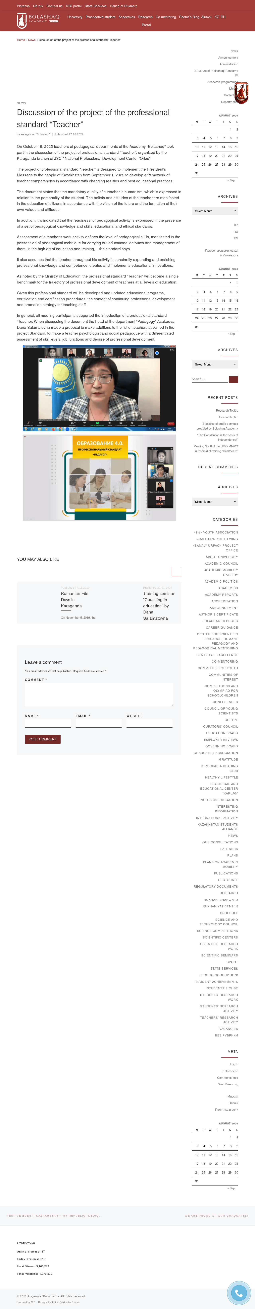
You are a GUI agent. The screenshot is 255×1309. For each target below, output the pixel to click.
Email (83, 716)
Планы (233, 1103)
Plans (232, 855)
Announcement (228, 57)
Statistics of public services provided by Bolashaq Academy (217, 425)
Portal (146, 24)
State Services (224, 968)
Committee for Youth (218, 668)
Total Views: (26, 1266)
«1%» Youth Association (216, 532)
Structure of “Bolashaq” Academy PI (216, 72)
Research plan (228, 417)
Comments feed (227, 1077)
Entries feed (230, 1071)
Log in (234, 1064)
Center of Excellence (217, 655)
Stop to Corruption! (219, 975)
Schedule (229, 913)
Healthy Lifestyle (221, 777)
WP (33, 1302)
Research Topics (227, 410)
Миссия (233, 1096)
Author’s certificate (218, 614)
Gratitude (228, 759)
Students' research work (219, 997)
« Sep (231, 180)
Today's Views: (28, 1259)
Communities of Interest (223, 676)
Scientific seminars (219, 955)
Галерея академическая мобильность (221, 252)
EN (236, 238)
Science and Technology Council (218, 921)
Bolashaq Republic (220, 621)
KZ (217, 16)
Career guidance (222, 627)
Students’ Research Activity (219, 1008)
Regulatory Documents (216, 886)
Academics (228, 588)
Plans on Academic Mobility (220, 864)
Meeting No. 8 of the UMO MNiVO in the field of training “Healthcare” (216, 448)
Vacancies (228, 1028)
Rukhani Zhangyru (221, 899)
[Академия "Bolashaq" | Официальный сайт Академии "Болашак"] (38, 19)
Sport (232, 962)
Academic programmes (222, 82)
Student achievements (217, 981)
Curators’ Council (220, 726)
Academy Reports (221, 594)
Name (32, 716)
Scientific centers (220, 937)
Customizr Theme (70, 1302)
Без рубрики (226, 1035)
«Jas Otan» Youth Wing (217, 539)
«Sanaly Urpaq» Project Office (215, 547)
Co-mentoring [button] (166, 16)
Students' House (222, 988)
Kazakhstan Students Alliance (218, 826)
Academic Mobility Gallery (221, 572)
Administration (229, 64)
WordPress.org (228, 1084)
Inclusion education (219, 800)
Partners (229, 849)
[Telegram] (241, 93)
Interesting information (226, 808)
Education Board (222, 733)
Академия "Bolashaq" (35, 134)
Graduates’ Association (216, 753)
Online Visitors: (29, 1251)
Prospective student (100, 16)
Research (229, 893)
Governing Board (221, 746)
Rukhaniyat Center (220, 906)
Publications (226, 873)
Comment (36, 680)
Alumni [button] (206, 16)
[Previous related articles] (166, 571)
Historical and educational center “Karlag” (219, 788)
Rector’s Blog (189, 16)
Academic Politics (221, 581)
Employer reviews (221, 739)
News (32, 40)
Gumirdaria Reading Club (219, 768)
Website (135, 716)
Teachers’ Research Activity (219, 1019)
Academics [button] (127, 16)
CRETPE (231, 720)
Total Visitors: (28, 1273)
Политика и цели (226, 1109)
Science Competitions (217, 931)
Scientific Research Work (219, 946)
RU (223, 16)
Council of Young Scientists (221, 710)
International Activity (217, 818)
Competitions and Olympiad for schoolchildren (221, 690)
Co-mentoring (225, 661)
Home (21, 40)
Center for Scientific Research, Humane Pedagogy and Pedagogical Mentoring (215, 641)
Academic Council (221, 563)
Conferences (225, 702)
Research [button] (145, 16)
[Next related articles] (176, 571)
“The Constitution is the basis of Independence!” (217, 437)
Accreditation (225, 601)
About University (222, 557)
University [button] (74, 16)
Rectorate (228, 880)
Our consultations (220, 842)
